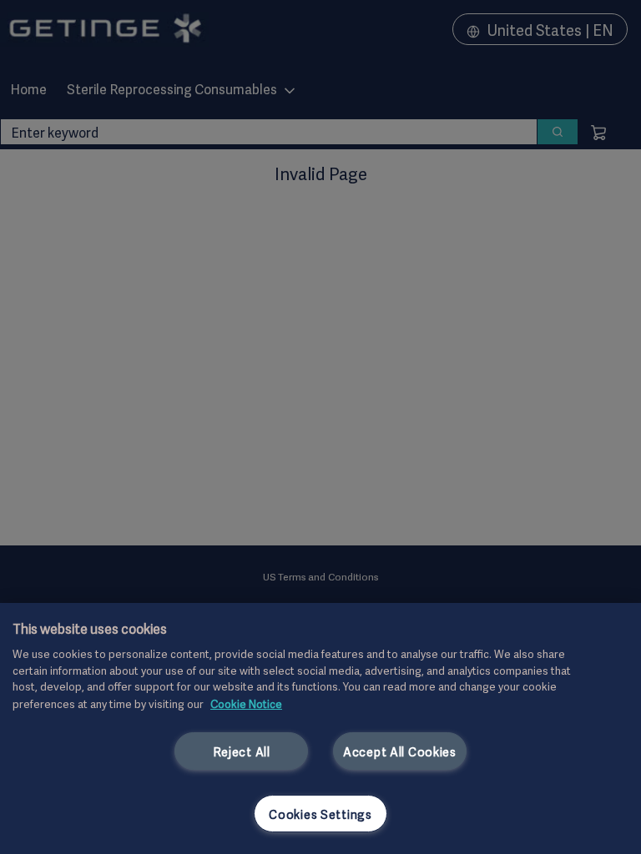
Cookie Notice (246, 703)
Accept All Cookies (400, 751)
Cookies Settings (320, 813)
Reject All (241, 751)
